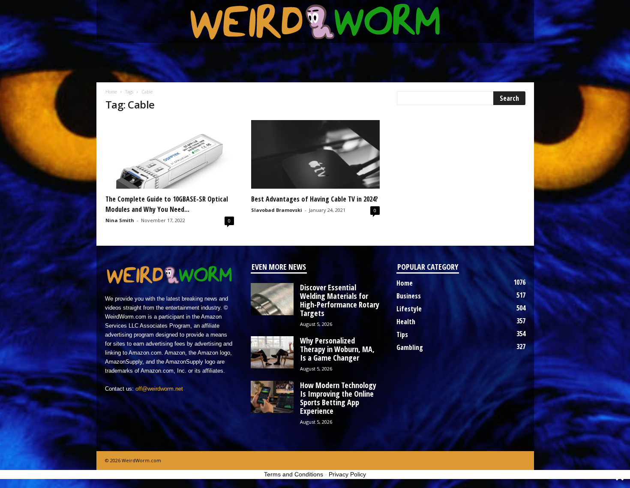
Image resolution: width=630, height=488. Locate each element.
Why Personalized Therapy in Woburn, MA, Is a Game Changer (337, 349)
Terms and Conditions (293, 474)
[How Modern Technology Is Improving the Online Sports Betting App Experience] (272, 397)
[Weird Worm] (315, 21)
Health (405, 321)
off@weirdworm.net (159, 389)
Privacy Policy (347, 474)
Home (111, 92)
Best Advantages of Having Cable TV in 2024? (314, 199)
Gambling (409, 347)
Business (408, 296)
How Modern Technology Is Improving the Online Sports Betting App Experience (338, 398)
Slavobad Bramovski (276, 210)
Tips (402, 334)
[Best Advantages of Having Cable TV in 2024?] (315, 154)
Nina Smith (119, 220)
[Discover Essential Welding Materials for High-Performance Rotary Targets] (272, 299)
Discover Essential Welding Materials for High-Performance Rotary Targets (339, 300)
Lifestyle (409, 308)
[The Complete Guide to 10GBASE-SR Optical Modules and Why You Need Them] (169, 154)
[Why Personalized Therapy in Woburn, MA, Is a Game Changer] (272, 352)
